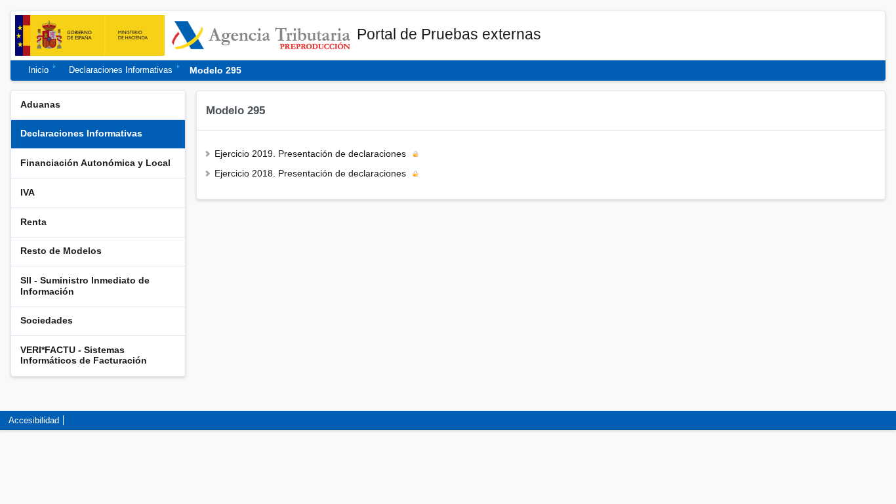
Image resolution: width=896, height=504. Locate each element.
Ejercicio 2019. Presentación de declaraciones (310, 154)
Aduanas (40, 105)
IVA (27, 193)
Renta (33, 222)
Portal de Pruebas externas (449, 34)
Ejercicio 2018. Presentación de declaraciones (310, 173)
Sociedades (46, 321)
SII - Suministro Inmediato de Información (85, 286)
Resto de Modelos (61, 251)
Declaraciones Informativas (121, 70)
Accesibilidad (34, 420)
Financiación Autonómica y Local (95, 163)
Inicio (38, 70)
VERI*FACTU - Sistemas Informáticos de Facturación (83, 355)
